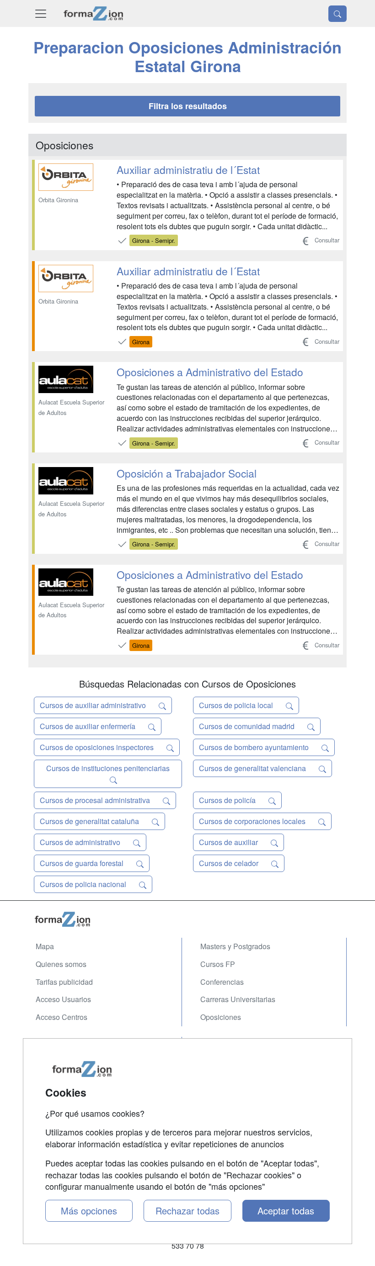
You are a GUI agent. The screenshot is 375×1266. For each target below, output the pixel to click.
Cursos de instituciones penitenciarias (108, 768)
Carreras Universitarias (237, 999)
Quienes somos (61, 964)
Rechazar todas (187, 1210)
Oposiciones (220, 1017)
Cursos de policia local (237, 705)
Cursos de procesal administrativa (96, 800)
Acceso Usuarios (63, 999)
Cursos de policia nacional (84, 884)
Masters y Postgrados (235, 946)
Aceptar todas (285, 1210)
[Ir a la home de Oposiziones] (93, 13)
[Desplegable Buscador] (337, 13)
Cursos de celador (229, 863)
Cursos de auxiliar (229, 842)
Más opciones (89, 1210)
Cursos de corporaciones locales (253, 821)
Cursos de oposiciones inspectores (97, 747)
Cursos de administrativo (81, 842)
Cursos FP (217, 964)
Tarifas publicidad (64, 982)
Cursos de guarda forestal (82, 863)
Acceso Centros (61, 1017)
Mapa (45, 946)
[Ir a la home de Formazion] (187, 919)
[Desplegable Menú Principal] (40, 13)
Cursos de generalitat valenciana (253, 768)
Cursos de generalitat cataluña (90, 821)
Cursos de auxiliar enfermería (88, 726)
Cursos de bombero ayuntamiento (255, 747)
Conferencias (222, 982)
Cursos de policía (228, 800)
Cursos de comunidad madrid (247, 726)
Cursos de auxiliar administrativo (94, 705)
